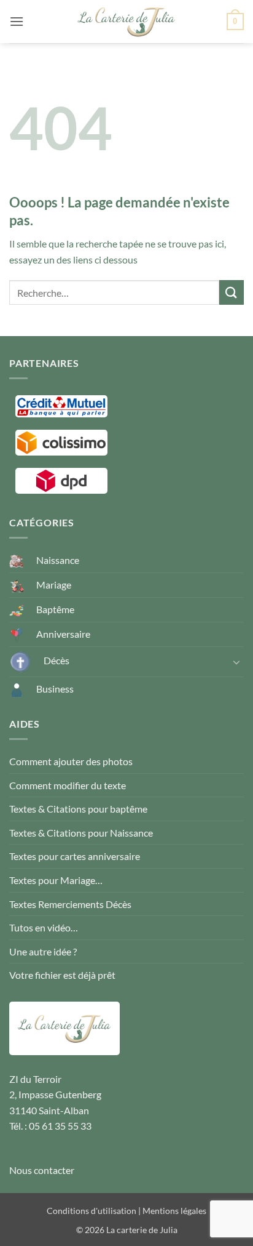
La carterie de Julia (141, 1229)
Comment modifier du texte (67, 785)
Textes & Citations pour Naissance (81, 832)
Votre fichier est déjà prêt (62, 975)
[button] (16, 21)
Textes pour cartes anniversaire (74, 856)
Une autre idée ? (43, 951)
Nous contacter (41, 1170)
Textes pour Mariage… (56, 880)
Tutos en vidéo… (43, 927)
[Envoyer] (231, 292)
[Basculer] (236, 661)
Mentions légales (174, 1210)
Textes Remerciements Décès (70, 904)
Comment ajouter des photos (71, 761)
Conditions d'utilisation (91, 1210)
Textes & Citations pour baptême (78, 808)
